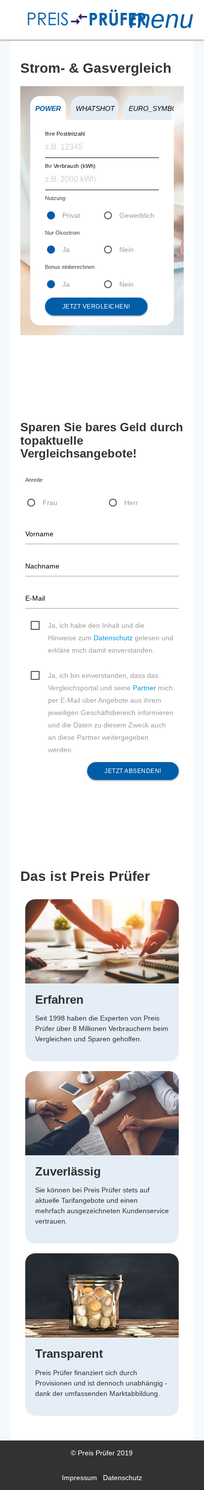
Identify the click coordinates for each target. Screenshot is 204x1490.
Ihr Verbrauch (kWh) (70, 165)
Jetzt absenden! (132, 771)
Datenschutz (113, 638)
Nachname (42, 566)
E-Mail (35, 598)
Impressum (79, 1478)
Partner (144, 688)
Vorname (39, 534)
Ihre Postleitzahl (65, 133)
